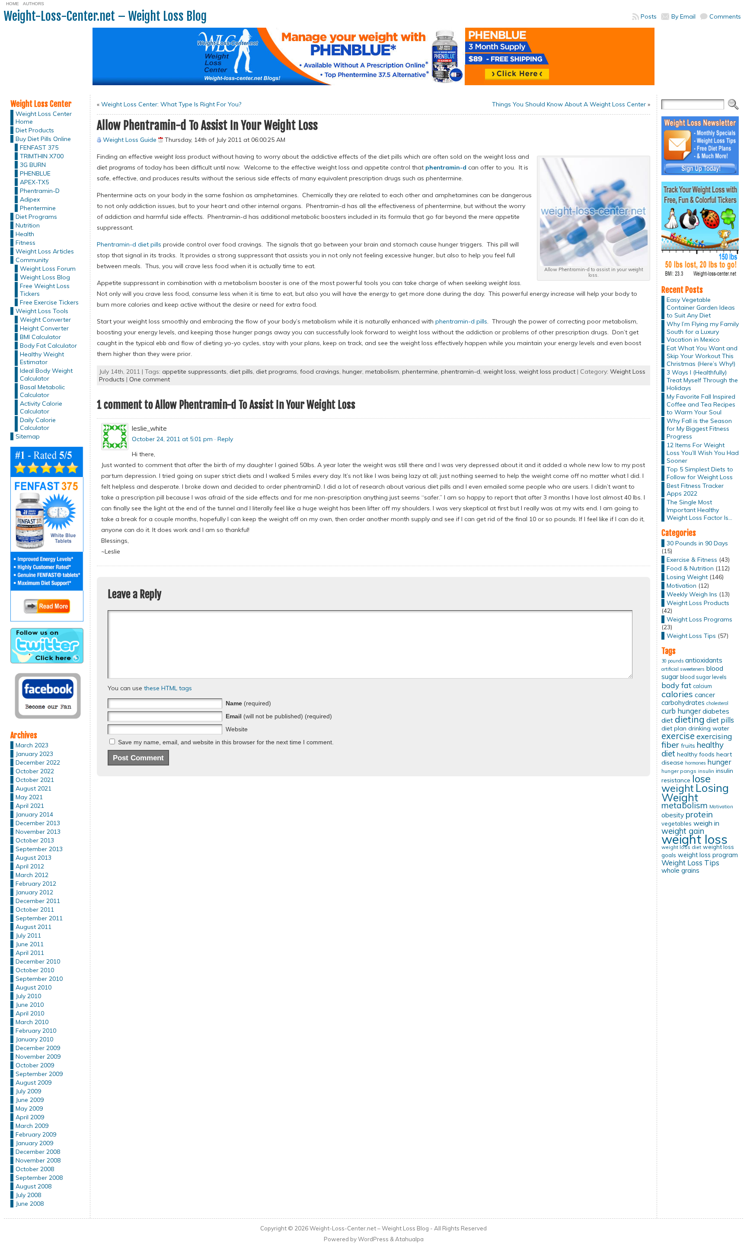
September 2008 (39, 1178)
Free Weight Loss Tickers (45, 290)
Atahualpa (409, 1239)
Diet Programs (36, 217)
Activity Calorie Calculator (41, 407)
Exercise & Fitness (692, 560)
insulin (706, 771)
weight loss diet (681, 847)
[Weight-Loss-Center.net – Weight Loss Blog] (374, 60)
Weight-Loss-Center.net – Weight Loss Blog (105, 16)
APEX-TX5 (34, 182)
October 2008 (35, 1169)
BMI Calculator (40, 337)
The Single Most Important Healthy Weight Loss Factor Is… (699, 510)
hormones (695, 763)
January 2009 (34, 1143)
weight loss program (708, 855)
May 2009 (29, 1108)
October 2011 (35, 909)
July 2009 (28, 1091)
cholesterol (717, 703)
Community (32, 260)
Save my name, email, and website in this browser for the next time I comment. (226, 742)
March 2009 (32, 1126)
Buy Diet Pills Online (43, 139)
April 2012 (30, 866)
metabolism (382, 371)
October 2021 (35, 780)
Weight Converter (45, 319)
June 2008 (30, 1203)
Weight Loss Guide (129, 140)
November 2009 (38, 1056)
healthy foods (696, 754)
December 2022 (38, 762)
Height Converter (44, 328)
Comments (725, 16)
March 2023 (32, 745)
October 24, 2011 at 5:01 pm (172, 439)
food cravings (319, 371)
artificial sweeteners (683, 669)
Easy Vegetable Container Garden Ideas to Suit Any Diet (701, 307)
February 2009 (36, 1134)
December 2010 (38, 961)
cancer (705, 695)
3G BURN (33, 165)
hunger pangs (678, 771)
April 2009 (30, 1117)
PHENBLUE (35, 173)
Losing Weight (687, 577)
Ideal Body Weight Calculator (46, 374)
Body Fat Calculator (48, 345)
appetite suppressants (194, 371)
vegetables (676, 823)
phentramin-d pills (461, 321)
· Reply (223, 439)
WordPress (373, 1239)
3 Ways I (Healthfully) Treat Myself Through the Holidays (702, 380)
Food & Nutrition (690, 568)
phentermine (420, 371)
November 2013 (38, 832)
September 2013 (39, 849)
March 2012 (32, 875)
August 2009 (33, 1082)
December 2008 (38, 1152)
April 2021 (30, 806)
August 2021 (33, 788)
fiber (670, 745)
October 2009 (35, 1065)
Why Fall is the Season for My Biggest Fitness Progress (699, 428)
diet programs (276, 371)
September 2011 (39, 918)
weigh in (706, 823)
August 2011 (33, 927)
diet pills (241, 371)
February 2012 (36, 883)
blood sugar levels (703, 677)
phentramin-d (460, 371)
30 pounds (672, 661)
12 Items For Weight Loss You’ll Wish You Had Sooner (703, 452)
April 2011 (30, 953)
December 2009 (38, 1048)
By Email (683, 16)
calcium (702, 686)
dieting (690, 719)
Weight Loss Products (698, 603)
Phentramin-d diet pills (129, 244)
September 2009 (39, 1074)
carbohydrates (683, 702)
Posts (649, 16)
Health (25, 234)
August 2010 (33, 987)
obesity (672, 815)
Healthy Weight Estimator (42, 358)
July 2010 (28, 996)
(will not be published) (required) (279, 716)
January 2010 (34, 1039)
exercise (678, 735)
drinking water (708, 728)
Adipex (30, 199)
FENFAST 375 (39, 147)
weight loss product (547, 371)
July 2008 (28, 1195)
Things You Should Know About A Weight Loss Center (569, 104)
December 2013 (38, 823)
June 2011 (30, 944)
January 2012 (34, 892)
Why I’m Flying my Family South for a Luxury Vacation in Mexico (703, 331)
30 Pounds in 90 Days (697, 543)
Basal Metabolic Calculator (42, 391)
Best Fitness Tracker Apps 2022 (695, 489)
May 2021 (29, 797)
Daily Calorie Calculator (38, 424)
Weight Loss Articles (45, 251)
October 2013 (35, 840)
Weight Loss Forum (48, 268)
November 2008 (38, 1160)
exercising (714, 736)
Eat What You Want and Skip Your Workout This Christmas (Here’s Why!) (702, 356)
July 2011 (28, 935)
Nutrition (28, 225)
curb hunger (681, 710)
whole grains (680, 870)
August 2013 (33, 857)
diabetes (715, 711)
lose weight (686, 783)
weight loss (499, 371)
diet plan (673, 728)
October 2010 (35, 970)
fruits (688, 745)
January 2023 (34, 754)
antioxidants (703, 660)
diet (667, 720)
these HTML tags (168, 688)
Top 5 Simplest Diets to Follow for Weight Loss (700, 473)
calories (677, 694)
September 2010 (39, 979)
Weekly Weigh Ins (692, 594)
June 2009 (30, 1100)
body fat (676, 685)
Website (237, 729)
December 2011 (38, 901)
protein (699, 814)
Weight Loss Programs (699, 619)
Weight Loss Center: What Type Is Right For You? (171, 104)
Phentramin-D (40, 191)
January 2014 (34, 814)
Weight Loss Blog (45, 277)
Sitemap (28, 436)
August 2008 (33, 1186)
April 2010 (30, 1013)
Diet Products (35, 130)
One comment (149, 379)
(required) (248, 703)
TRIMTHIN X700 (42, 156)
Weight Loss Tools (42, 311)
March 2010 (32, 1022)
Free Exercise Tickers (49, 302)
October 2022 (35, 771)
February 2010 (36, 1030)
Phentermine (38, 208)
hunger (352, 371)
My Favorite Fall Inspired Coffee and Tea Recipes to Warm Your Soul (701, 404)
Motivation (681, 585)
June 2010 (30, 1005)
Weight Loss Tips (691, 636)
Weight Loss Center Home (44, 117)
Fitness (25, 243)
